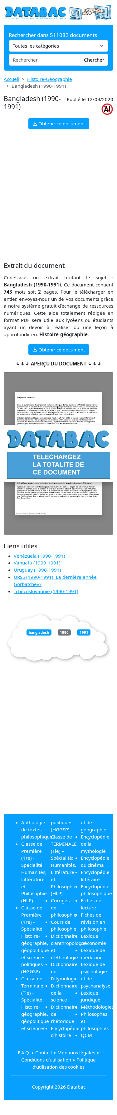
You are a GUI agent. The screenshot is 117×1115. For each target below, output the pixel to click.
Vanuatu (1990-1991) (37, 563)
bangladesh (39, 632)
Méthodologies (97, 1007)
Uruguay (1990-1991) (37, 570)
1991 (84, 632)
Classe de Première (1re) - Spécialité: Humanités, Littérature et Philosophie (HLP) (34, 872)
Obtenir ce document (61, 123)
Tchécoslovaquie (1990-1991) (46, 591)
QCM (86, 1035)
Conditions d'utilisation (46, 1060)
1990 (64, 632)
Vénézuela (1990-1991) (39, 556)
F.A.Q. (24, 1052)
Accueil (11, 79)
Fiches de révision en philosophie (93, 922)
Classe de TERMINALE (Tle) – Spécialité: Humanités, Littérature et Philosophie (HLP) (63, 865)
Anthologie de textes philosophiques (38, 829)
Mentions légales (76, 1052)
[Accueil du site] (58, 12)
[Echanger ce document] (58, 453)
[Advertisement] (58, 195)
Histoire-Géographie (49, 79)
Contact (43, 1052)
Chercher (94, 60)
